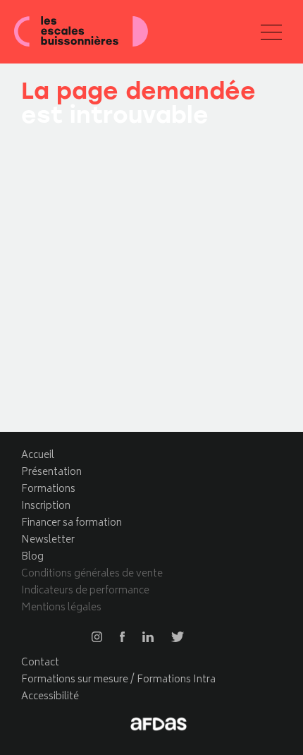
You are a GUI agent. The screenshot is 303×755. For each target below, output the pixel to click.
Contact (40, 663)
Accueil (37, 455)
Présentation (51, 472)
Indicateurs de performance (85, 591)
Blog (32, 557)
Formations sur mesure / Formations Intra (118, 680)
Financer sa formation (71, 523)
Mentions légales (61, 608)
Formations (48, 489)
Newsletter (48, 540)
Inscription (45, 506)
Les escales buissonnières (81, 31)
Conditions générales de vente (92, 574)
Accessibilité (50, 697)
